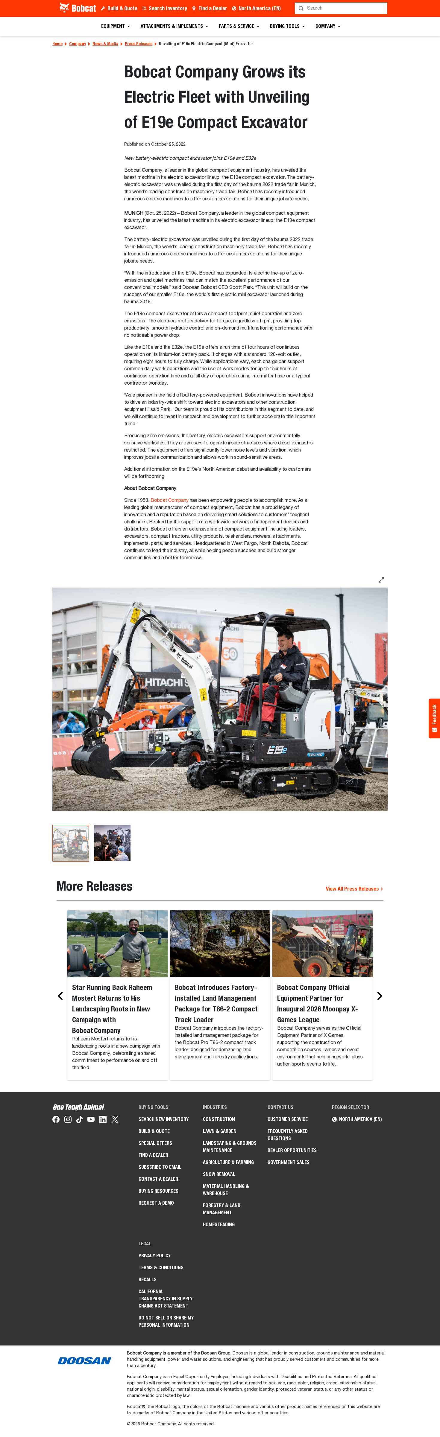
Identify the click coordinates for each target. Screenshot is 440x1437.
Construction (219, 1119)
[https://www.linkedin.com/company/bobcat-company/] (103, 1120)
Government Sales (288, 1162)
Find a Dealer (212, 8)
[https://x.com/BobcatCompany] (115, 1120)
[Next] (378, 995)
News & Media (105, 43)
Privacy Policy (155, 1255)
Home (57, 43)
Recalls (148, 1279)
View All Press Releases (353, 889)
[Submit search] (382, 8)
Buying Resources (158, 1191)
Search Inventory (168, 8)
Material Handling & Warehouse (226, 1189)
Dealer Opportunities (292, 1150)
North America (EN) (260, 8)
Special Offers (155, 1143)
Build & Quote (122, 8)
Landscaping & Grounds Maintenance (230, 1146)
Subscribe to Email (160, 1167)
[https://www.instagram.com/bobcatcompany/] (68, 1120)
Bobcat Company (170, 500)
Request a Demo (156, 1203)
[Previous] (62, 995)
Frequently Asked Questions (288, 1134)
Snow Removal (219, 1174)
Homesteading (219, 1224)
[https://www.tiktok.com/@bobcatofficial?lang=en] (79, 1120)
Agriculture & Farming (228, 1162)
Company (77, 43)
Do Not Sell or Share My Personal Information (166, 1321)
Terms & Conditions (161, 1267)
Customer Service (288, 1119)
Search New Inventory (164, 1119)
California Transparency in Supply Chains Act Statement (165, 1299)
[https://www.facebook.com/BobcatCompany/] (56, 1120)
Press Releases (138, 43)
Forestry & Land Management (221, 1209)
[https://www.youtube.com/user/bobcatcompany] (91, 1120)
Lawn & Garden (219, 1131)
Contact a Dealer (158, 1179)
